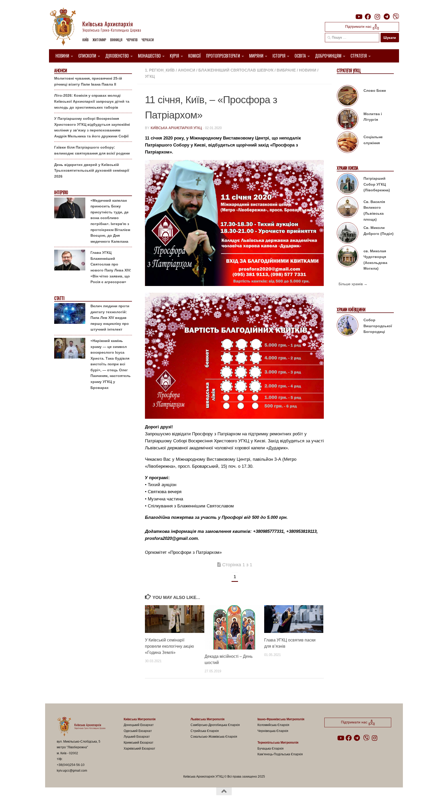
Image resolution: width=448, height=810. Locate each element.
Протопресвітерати (223, 56)
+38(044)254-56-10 (71, 765)
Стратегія (359, 56)
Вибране (286, 70)
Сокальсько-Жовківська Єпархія (214, 736)
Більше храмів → (353, 284)
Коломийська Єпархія (273, 725)
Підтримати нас (359, 26)
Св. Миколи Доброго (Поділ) (378, 231)
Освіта (300, 56)
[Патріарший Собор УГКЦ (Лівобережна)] (347, 184)
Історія (278, 56)
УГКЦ (150, 76)
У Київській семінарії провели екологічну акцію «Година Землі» (169, 646)
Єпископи (87, 56)
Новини (62, 56)
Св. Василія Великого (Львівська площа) (374, 210)
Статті (59, 298)
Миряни (256, 56)
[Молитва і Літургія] (347, 120)
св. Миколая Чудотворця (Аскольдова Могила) (375, 260)
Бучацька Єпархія (270, 748)
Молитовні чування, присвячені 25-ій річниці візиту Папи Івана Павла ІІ (88, 81)
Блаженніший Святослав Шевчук (236, 70)
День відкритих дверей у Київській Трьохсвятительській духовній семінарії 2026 (91, 170)
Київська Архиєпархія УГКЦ (176, 128)
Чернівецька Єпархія (272, 731)
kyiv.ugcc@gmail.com (72, 770)
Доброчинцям (328, 56)
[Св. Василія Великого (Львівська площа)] (347, 208)
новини (307, 70)
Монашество (149, 56)
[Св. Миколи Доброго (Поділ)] (347, 234)
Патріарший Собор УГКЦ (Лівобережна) (376, 184)
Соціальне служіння (373, 140)
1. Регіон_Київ (160, 70)
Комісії (194, 56)
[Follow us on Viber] (396, 16)
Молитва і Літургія (372, 117)
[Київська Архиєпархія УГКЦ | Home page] (99, 27)
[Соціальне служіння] (347, 143)
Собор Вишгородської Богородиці (377, 326)
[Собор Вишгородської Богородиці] (347, 326)
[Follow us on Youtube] (358, 16)
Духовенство (117, 56)
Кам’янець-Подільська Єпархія (280, 754)
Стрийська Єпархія (205, 731)
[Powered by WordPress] (76, 799)
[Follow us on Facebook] (368, 16)
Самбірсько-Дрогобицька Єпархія (215, 725)
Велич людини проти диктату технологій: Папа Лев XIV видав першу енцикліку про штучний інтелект (109, 317)
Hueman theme (117, 799)
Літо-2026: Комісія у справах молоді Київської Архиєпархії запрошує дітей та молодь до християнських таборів (91, 101)
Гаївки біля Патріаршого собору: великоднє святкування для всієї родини (92, 150)
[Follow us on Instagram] (377, 16)
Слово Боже (374, 90)
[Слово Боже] (347, 96)
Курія (174, 56)
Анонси (186, 70)
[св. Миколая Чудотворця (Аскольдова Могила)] (347, 257)
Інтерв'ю (61, 192)
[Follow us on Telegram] (386, 16)
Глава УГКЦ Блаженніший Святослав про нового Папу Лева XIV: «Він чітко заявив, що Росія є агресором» (110, 267)
